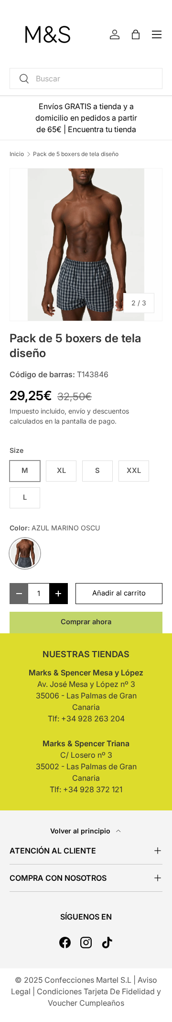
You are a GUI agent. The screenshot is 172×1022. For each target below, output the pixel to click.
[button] (135, 34)
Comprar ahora (86, 622)
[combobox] (86, 78)
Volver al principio (81, 831)
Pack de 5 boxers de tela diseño (75, 154)
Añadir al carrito (119, 593)
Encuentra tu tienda (102, 129)
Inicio (17, 154)
